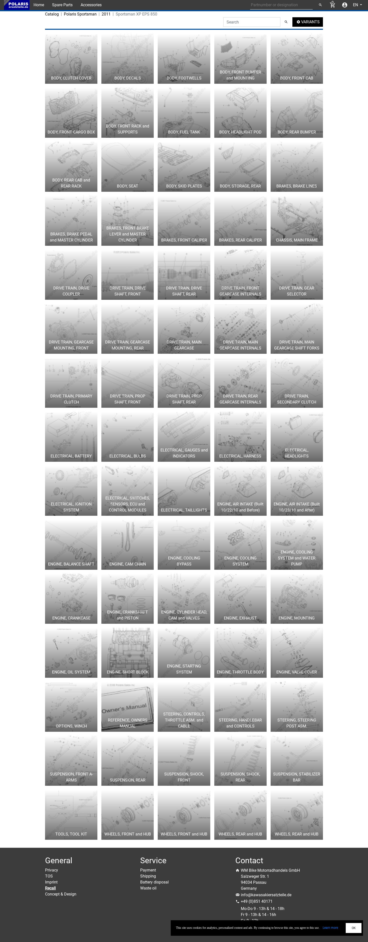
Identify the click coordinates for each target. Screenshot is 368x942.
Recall (50, 888)
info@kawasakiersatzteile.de (266, 894)
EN (356, 4)
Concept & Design (60, 894)
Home (39, 4)
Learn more (330, 928)
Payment (148, 870)
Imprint (51, 882)
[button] (307, 22)
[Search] (320, 5)
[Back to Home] (17, 5)
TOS (49, 876)
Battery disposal (154, 882)
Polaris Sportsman (80, 14)
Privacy (51, 870)
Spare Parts (62, 4)
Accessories (91, 4)
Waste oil (148, 888)
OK (354, 928)
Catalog (52, 14)
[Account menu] (344, 5)
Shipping (148, 876)
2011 (106, 14)
